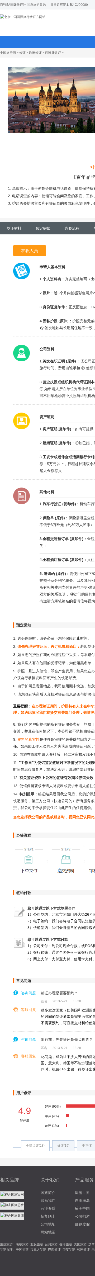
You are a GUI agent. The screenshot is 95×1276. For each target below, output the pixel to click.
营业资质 (48, 1208)
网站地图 (48, 1232)
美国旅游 (80, 1244)
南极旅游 (22, 1244)
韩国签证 (83, 1249)
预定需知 (43, 228)
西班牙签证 (53, 53)
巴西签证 (54, 1249)
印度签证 (69, 1249)
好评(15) (63, 1145)
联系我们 (48, 1200)
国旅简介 (48, 1192)
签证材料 (14, 228)
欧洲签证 (35, 53)
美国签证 (22, 1249)
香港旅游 (65, 1244)
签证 (22, 53)
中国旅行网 (8, 53)
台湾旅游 (51, 1244)
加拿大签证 (38, 1249)
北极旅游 (36, 1244)
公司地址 (48, 1224)
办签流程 (72, 228)
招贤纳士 (48, 1216)
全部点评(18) (35, 1145)
